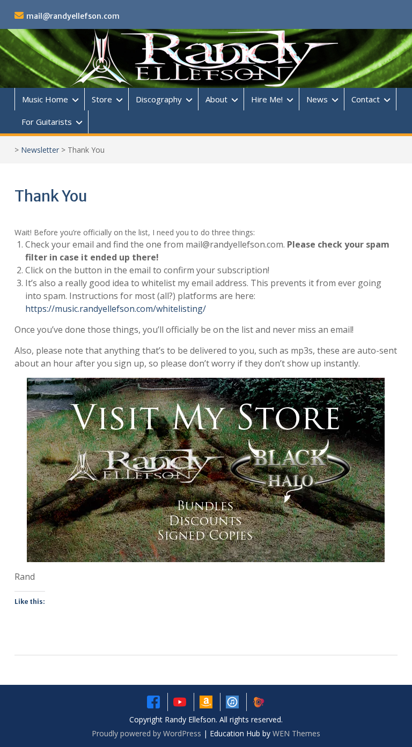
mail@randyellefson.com (73, 16)
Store (102, 99)
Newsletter (40, 150)
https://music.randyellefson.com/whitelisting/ (115, 309)
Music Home (45, 99)
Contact (365, 99)
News (317, 99)
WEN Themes (296, 733)
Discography (159, 99)
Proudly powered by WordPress (146, 733)
